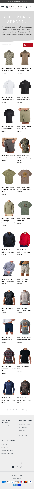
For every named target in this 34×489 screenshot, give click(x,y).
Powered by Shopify (17, 478)
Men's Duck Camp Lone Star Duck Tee (24, 188)
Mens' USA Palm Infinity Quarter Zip (7, 280)
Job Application (23, 427)
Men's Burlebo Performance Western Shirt (8, 369)
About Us (4, 444)
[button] (7, 7)
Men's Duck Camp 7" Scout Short (24, 128)
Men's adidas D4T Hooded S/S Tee (7, 128)
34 (23, 410)
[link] (7, 410)
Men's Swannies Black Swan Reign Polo (8, 69)
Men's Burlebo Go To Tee (8, 309)
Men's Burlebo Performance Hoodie (24, 309)
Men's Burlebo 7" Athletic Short (23, 280)
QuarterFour (19, 475)
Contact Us (4, 447)
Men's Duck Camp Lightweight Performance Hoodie (8, 221)
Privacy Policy (23, 435)
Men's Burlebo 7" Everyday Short (7, 338)
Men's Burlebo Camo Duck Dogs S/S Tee (24, 338)
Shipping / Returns (24, 424)
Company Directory (7, 453)
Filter (29, 45)
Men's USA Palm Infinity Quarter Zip (7, 251)
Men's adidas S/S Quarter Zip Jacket (7, 98)
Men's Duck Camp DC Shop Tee (24, 220)
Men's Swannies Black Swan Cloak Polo (24, 69)
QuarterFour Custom (7, 429)
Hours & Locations (7, 450)
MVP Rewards (5, 426)
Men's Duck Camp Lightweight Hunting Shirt (24, 158)
